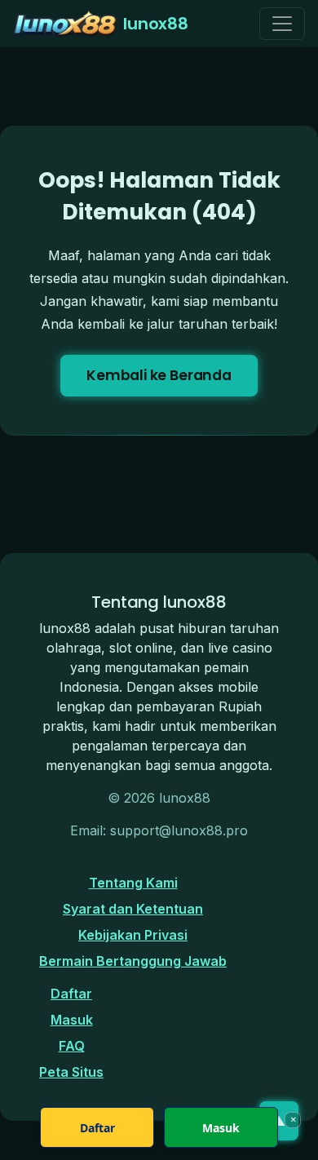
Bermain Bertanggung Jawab (133, 961)
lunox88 (155, 23)
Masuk (72, 1020)
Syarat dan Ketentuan (133, 909)
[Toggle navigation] (282, 23)
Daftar (71, 993)
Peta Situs (71, 1072)
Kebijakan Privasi (133, 935)
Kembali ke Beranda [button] (159, 375)
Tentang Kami (133, 882)
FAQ (72, 1046)
